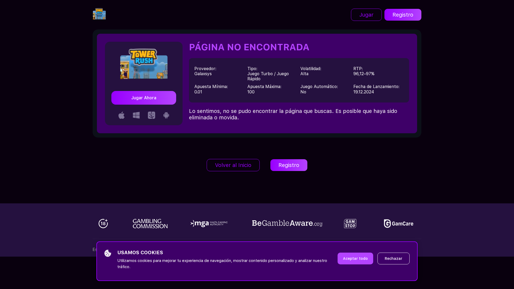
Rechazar (393, 258)
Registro (402, 15)
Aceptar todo (355, 258)
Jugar (366, 15)
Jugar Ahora (143, 97)
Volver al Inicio (233, 165)
